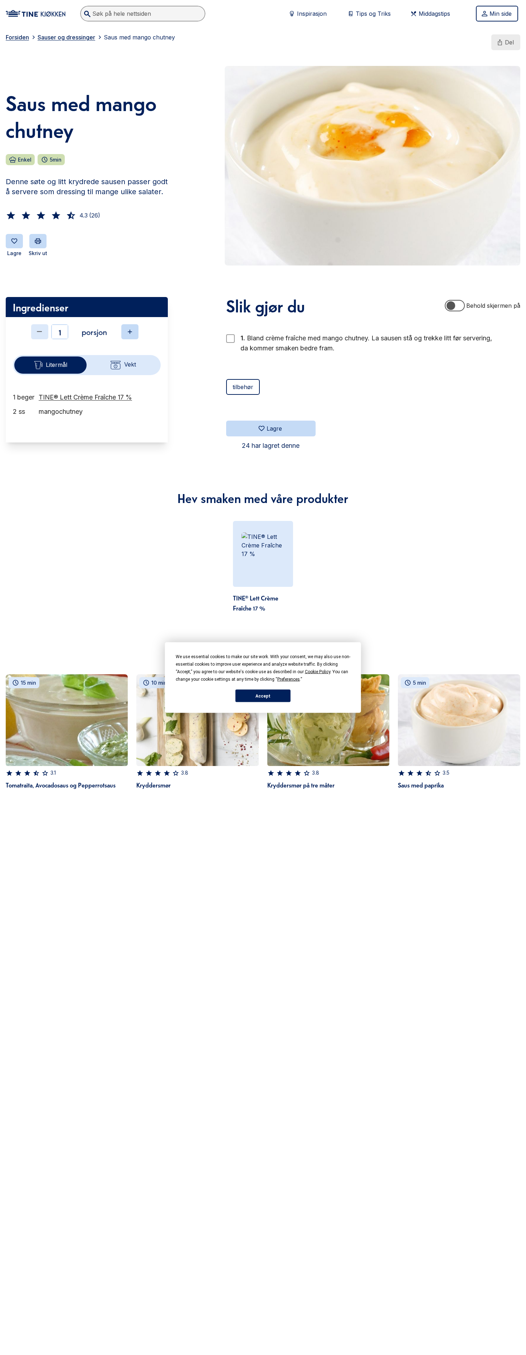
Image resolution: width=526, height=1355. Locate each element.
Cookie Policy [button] (317, 671)
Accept (263, 695)
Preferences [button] (288, 679)
